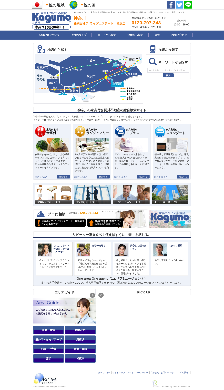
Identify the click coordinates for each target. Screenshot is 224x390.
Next (92, 295)
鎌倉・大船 (80, 348)
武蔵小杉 (80, 330)
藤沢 (48, 358)
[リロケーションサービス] (131, 186)
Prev (101, 295)
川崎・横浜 (48, 330)
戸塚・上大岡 (48, 348)
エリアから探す (107, 34)
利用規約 (154, 372)
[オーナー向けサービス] (170, 186)
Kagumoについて (49, 34)
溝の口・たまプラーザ (48, 339)
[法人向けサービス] (92, 186)
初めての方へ (104, 372)
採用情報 (184, 372)
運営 (157, 34)
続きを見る (40, 176)
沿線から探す (135, 34)
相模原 (80, 358)
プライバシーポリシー (137, 372)
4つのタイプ (79, 34)
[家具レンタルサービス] (53, 186)
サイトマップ (118, 372)
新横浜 (80, 339)
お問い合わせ (179, 34)
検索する (63, 177)
